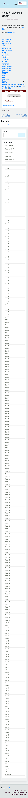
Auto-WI (7, 312)
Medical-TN (7, 596)
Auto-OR (7, 280)
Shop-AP (7, 628)
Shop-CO (7, 641)
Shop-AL (7, 625)
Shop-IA (7, 664)
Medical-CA (7, 487)
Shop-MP (7, 701)
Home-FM (7, 351)
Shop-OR (7, 735)
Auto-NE (7, 259)
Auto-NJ (7, 265)
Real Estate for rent (6, 41)
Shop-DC (7, 646)
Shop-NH (7, 717)
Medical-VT (7, 610)
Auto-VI (6, 304)
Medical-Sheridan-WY (10, 152)
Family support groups (7, 68)
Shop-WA (7, 764)
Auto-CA (7, 184)
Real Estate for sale (6, 40)
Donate (10, 88)
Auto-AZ (7, 181)
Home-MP (7, 398)
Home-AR (7, 110)
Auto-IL (6, 215)
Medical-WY (7, 620)
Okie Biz (6, 3)
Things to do (5, 72)
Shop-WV (7, 769)
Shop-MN (7, 696)
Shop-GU (7, 659)
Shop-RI (7, 740)
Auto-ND (7, 257)
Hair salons (4, 61)
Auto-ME (7, 233)
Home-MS (7, 401)
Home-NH (7, 414)
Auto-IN (6, 218)
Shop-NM (7, 722)
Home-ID (7, 364)
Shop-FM (7, 654)
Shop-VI (7, 758)
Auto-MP (7, 246)
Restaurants (4, 52)
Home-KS (7, 372)
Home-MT (7, 403)
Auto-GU (7, 205)
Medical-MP (7, 549)
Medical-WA (7, 612)
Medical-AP (7, 476)
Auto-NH (7, 262)
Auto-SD (7, 291)
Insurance (4, 57)
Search (5, 131)
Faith (21, 791)
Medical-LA (7, 529)
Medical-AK (7, 471)
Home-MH (7, 387)
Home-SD (7, 442)
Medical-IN (7, 521)
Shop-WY (7, 771)
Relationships (20, 793)
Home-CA (7, 335)
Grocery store (5, 77)
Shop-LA (7, 680)
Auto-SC (7, 288)
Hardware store (5, 79)
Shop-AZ (7, 636)
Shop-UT (7, 753)
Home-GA (7, 354)
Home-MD (7, 382)
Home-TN (7, 445)
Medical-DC (7, 495)
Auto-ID (6, 212)
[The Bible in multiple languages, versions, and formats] (8, 101)
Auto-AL (7, 171)
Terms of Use (21, 86)
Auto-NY (7, 273)
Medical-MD (7, 534)
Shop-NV (7, 724)
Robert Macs (23, 794)
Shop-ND (7, 711)
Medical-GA (7, 505)
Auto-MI (7, 239)
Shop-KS (7, 675)
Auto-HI (6, 207)
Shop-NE (7, 714)
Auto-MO (7, 244)
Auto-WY (7, 317)
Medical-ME (7, 536)
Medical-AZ (7, 484)
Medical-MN (7, 544)
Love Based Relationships (14, 84)
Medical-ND (7, 560)
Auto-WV (7, 314)
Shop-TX (7, 751)
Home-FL (7, 348)
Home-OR (7, 432)
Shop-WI (7, 766)
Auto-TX (7, 296)
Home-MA (7, 380)
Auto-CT (7, 189)
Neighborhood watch (6, 70)
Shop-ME (7, 688)
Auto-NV (7, 270)
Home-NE (7, 411)
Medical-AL (7, 474)
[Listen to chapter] (4, 29)
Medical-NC (7, 557)
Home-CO (7, 338)
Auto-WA (7, 309)
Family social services (7, 66)
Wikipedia (4, 74)
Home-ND (7, 408)
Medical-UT (7, 602)
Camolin (8, 788)
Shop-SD (7, 745)
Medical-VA (7, 604)
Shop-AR (7, 630)
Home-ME (7, 385)
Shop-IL (6, 670)
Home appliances (5, 65)
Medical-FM (7, 502)
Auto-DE (7, 194)
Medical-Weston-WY (9, 160)
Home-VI (7, 455)
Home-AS (7, 330)
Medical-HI (7, 510)
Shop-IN (7, 672)
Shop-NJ (7, 719)
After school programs (7, 50)
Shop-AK (7, 623)
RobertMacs (16, 19)
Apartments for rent (6, 43)
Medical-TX (7, 599)
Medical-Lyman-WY (9, 145)
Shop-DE (7, 649)
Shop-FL (7, 651)
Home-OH (7, 427)
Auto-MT (7, 252)
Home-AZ (7, 333)
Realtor (3, 45)
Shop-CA (7, 638)
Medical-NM (7, 570)
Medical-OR (7, 583)
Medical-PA (7, 586)
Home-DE (7, 346)
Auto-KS (7, 220)
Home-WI (7, 463)
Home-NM (7, 419)
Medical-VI (7, 607)
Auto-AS (7, 178)
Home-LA (7, 377)
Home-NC (7, 406)
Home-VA (7, 453)
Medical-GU (7, 508)
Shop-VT (7, 761)
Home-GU (7, 356)
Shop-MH (7, 690)
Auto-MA (7, 228)
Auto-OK (7, 278)
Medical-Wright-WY (9, 156)
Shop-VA (7, 756)
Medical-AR (7, 479)
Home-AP (7, 325)
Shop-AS (7, 633)
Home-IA (7, 361)
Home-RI (7, 437)
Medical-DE (7, 497)
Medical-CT (7, 492)
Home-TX (7, 448)
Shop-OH (7, 730)
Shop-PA (7, 738)
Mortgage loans (5, 59)
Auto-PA (7, 283)
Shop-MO (7, 698)
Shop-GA (7, 657)
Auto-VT (7, 306)
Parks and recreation (6, 48)
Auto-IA (6, 210)
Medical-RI (7, 589)
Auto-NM (7, 267)
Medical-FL (7, 500)
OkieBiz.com (4, 84)
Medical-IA (7, 513)
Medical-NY (7, 576)
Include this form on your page (8, 105)
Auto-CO (7, 186)
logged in (9, 124)
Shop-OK (7, 732)
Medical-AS (7, 482)
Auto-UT (7, 299)
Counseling (4, 83)
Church (3, 75)
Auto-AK (7, 168)
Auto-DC (7, 192)
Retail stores (5, 54)
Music (15, 86)
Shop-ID (7, 667)
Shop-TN (7, 748)
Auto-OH (7, 275)
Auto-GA (7, 202)
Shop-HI (7, 662)
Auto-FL (6, 197)
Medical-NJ (7, 568)
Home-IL (7, 367)
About (16, 791)
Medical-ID (7, 515)
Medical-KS (7, 523)
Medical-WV (7, 617)
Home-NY (7, 424)
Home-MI (7, 390)
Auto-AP (7, 173)
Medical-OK (7, 581)
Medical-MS (7, 552)
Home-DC (7, 343)
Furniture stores (5, 63)
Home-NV (7, 421)
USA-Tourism (8, 774)
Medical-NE (7, 562)
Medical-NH (7, 565)
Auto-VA (7, 301)
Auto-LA (7, 226)
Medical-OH (7, 578)
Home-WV (7, 466)
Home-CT (7, 340)
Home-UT (7, 450)
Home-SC (7, 440)
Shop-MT (7, 706)
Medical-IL (7, 518)
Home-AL (7, 322)
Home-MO (7, 395)
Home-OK (7, 429)
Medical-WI (7, 615)
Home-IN (7, 369)
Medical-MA (7, 531)
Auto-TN (7, 293)
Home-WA (7, 461)
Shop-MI (7, 693)
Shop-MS (7, 704)
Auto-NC (7, 254)
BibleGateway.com (11, 32)
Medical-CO (7, 489)
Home (12, 791)
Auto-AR (7, 176)
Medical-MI (7, 542)
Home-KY (7, 374)
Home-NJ (7, 416)
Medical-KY (7, 526)
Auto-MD (7, 231)
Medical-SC (7, 591)
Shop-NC (7, 709)
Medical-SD (7, 594)
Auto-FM (7, 199)
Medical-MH (7, 539)
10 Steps (23, 84)
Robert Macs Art (5, 86)
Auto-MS (7, 249)
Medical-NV (7, 573)
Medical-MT (7, 555)
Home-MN (7, 393)
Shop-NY (7, 727)
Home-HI (7, 359)
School (3, 47)
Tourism (14, 793)
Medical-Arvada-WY (9, 149)
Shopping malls (5, 56)
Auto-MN (7, 241)
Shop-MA (7, 683)
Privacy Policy (5, 88)
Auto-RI (6, 286)
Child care (4, 81)
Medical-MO (7, 547)
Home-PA (7, 434)
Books (12, 86)
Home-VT (7, 458)
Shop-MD (7, 685)
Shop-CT (7, 643)
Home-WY (7, 468)
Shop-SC (7, 743)
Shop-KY (7, 677)
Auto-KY (7, 223)
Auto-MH (7, 236)
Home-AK (7, 320)
